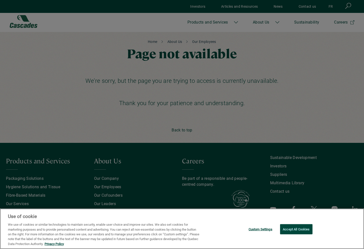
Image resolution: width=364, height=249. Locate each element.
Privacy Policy (54, 244)
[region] (182, 229)
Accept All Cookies (296, 229)
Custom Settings (260, 229)
